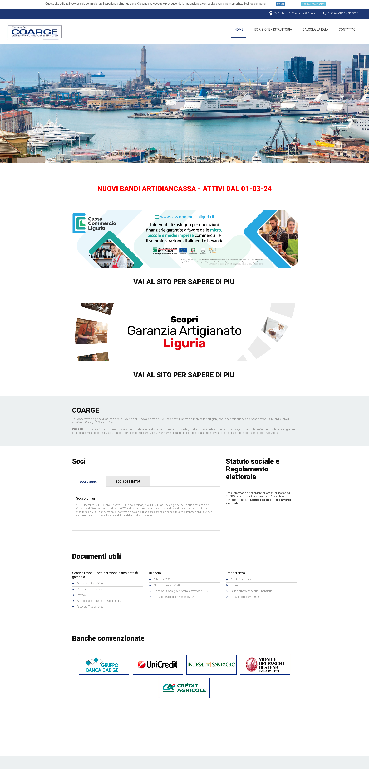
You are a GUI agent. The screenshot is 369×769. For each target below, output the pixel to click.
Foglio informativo (242, 579)
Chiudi (280, 4)
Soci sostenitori (128, 481)
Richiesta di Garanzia (89, 589)
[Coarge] (35, 31)
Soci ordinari (89, 481)
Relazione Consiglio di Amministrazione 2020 (181, 591)
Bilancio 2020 (162, 579)
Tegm (234, 585)
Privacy (81, 595)
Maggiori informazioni (313, 4)
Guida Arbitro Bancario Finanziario (252, 591)
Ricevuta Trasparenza (90, 606)
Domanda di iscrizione (90, 583)
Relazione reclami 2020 (245, 596)
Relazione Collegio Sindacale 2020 (174, 596)
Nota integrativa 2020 (167, 585)
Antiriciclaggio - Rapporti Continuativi (99, 600)
